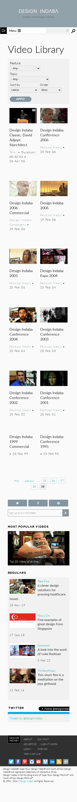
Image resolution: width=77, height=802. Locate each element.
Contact (43, 739)
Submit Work (49, 744)
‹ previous (29, 481)
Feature (15, 63)
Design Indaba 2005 (21, 273)
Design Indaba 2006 (51, 205)
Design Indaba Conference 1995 (51, 441)
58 (34, 486)
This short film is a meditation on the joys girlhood (51, 679)
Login (27, 749)
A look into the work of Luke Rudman (52, 651)
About (28, 739)
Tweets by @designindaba (26, 718)
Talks (13, 152)
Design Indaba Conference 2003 (51, 334)
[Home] (38, 11)
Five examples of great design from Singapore (50, 624)
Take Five (43, 581)
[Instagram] (31, 761)
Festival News (51, 147)
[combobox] (57, 30)
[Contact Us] (65, 761)
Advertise (30, 744)
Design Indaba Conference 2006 (51, 134)
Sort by (15, 84)
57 (62, 481)
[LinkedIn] (52, 761)
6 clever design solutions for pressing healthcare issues (38, 592)
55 (44, 481)
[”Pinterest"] (58, 503)
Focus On (44, 615)
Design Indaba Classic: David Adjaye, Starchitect (21, 137)
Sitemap (42, 749)
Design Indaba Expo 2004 (51, 273)
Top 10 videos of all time (24, 561)
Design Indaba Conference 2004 (21, 334)
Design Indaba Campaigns (20, 222)
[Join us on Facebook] (38, 503)
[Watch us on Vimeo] (45, 761)
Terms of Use (32, 754)
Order (44, 84)
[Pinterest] (24, 761)
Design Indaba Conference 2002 (21, 397)
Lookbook (44, 645)
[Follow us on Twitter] (17, 503)
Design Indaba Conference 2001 (51, 397)
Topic (13, 73)
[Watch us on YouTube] (38, 761)
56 (53, 481)
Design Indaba (26, 781)
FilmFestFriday (46, 671)
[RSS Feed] (59, 761)
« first (16, 481)
